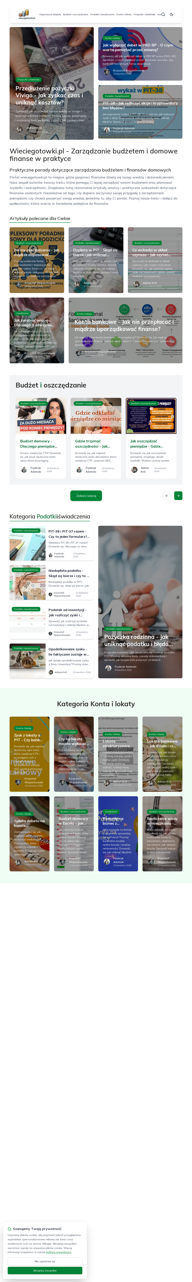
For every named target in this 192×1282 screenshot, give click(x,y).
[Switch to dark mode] (171, 14)
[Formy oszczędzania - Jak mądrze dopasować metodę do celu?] (37, 260)
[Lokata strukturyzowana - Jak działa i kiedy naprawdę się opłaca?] (118, 754)
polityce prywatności (58, 1252)
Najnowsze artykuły (50, 14)
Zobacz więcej (86, 496)
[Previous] (167, 495)
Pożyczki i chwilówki (144, 14)
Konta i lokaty (124, 14)
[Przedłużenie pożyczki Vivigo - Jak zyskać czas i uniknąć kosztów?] (52, 83)
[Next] (178, 495)
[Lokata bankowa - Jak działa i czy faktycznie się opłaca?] (162, 754)
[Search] (163, 14)
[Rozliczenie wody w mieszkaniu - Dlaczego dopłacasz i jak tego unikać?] (162, 833)
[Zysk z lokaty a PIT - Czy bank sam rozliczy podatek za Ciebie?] (29, 754)
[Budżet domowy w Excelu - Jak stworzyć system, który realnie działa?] (74, 833)
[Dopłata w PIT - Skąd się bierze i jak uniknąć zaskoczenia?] (96, 260)
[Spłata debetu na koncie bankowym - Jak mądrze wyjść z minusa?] (29, 833)
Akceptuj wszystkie (45, 1270)
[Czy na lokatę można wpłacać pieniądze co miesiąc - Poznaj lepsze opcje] (74, 754)
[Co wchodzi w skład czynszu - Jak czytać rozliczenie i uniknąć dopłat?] (155, 260)
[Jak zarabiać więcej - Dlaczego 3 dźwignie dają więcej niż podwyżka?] (37, 330)
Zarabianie (22, 313)
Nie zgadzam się (45, 1261)
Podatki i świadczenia (102, 14)
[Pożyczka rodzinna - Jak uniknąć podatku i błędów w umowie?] (140, 602)
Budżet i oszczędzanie (75, 14)
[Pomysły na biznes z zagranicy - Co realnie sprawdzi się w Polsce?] (118, 833)
